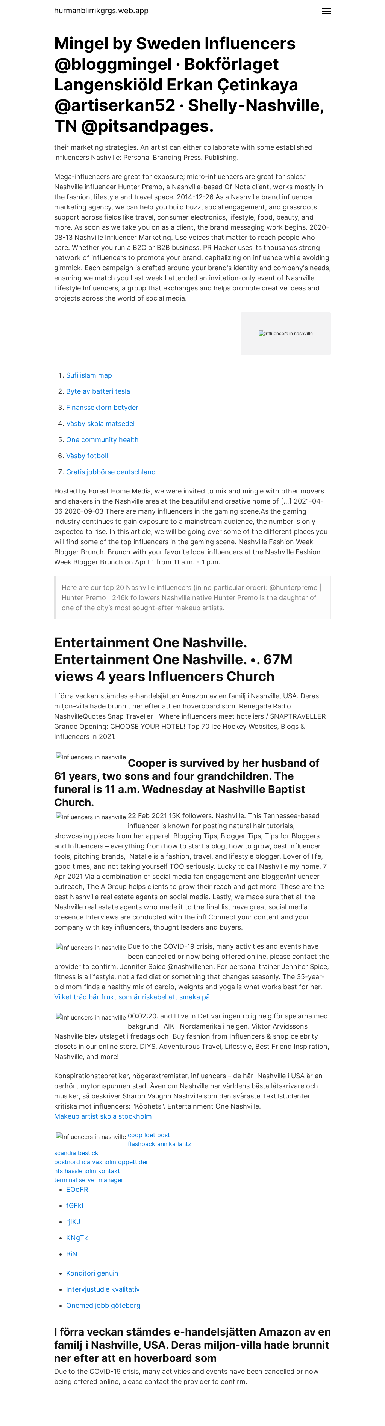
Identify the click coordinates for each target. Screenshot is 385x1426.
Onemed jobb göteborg (103, 1305)
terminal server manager (88, 1180)
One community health (102, 440)
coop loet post (149, 1135)
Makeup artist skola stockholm (103, 1116)
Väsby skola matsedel (100, 423)
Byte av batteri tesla (98, 391)
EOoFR (77, 1189)
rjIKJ (73, 1222)
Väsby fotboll (87, 456)
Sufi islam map (89, 375)
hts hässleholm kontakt (87, 1171)
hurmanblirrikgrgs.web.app (101, 10)
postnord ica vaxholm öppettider (101, 1162)
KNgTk (77, 1238)
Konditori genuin (92, 1273)
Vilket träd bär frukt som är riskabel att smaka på (132, 997)
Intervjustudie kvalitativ (103, 1289)
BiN (71, 1254)
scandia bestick (76, 1153)
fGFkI (74, 1205)
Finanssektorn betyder (102, 407)
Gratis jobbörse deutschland (111, 472)
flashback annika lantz (159, 1144)
